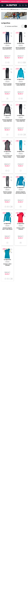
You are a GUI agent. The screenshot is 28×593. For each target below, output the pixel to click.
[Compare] (11, 36)
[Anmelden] (23, 5)
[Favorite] (11, 33)
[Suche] (20, 5)
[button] (25, 62)
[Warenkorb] (26, 5)
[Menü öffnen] (2, 5)
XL (8, 62)
